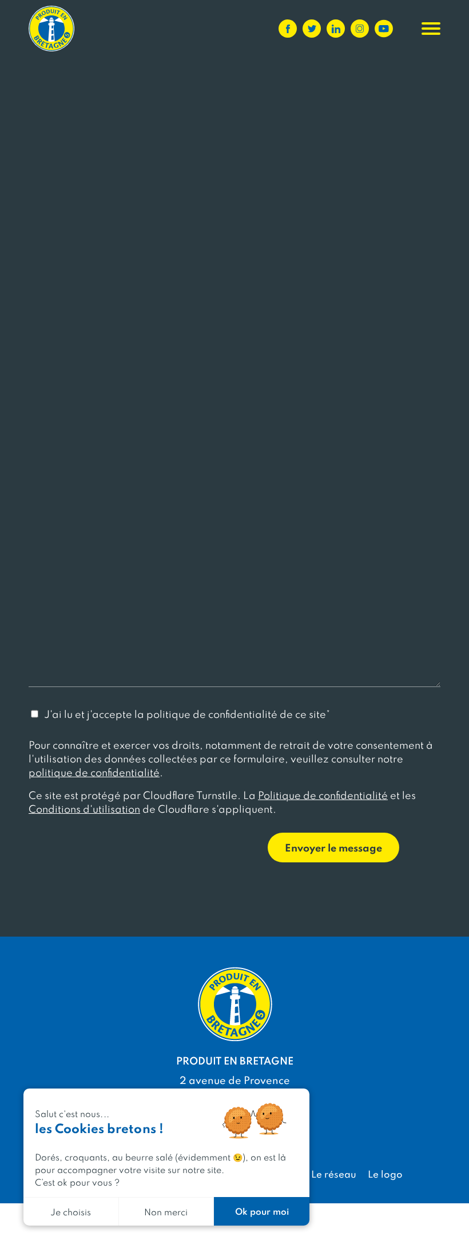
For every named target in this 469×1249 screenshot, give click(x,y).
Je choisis (70, 1212)
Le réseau (333, 1173)
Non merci (166, 1212)
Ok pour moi (262, 1211)
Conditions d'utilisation (84, 808)
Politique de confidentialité (323, 794)
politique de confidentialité (94, 771)
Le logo (385, 1173)
